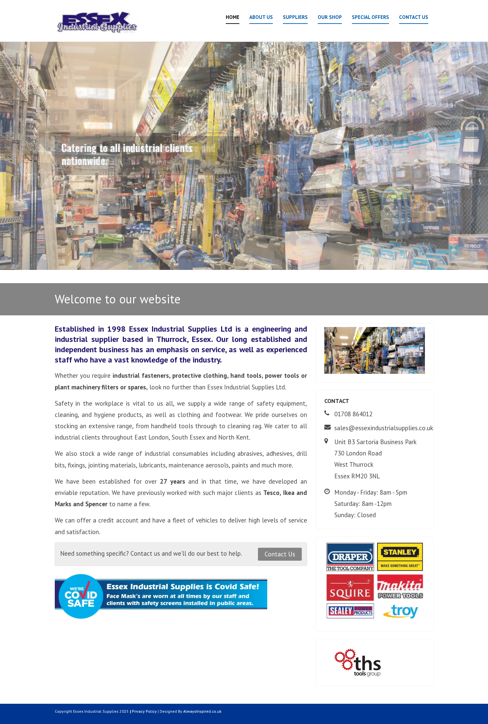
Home (232, 17)
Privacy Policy (144, 711)
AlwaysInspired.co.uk (202, 711)
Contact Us (413, 17)
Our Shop (330, 17)
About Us (261, 17)
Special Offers (370, 17)
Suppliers (295, 17)
